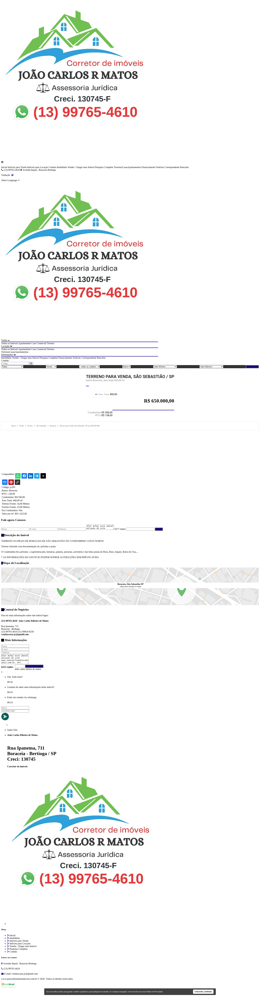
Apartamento (24, 343)
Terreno (50, 343)
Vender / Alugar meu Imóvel (81, 167)
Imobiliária (62, 167)
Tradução (6, 175)
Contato (52, 167)
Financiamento (148, 167)
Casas (125, 167)
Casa (33, 343)
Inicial (4, 167)
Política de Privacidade (154, 992)
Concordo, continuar (203, 992)
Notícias (160, 167)
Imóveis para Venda (17, 167)
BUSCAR (253, 367)
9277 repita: (120, 529)
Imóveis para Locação (37, 167)
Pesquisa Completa (104, 167)
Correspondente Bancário (176, 167)
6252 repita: (7, 667)
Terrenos (118, 167)
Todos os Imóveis (9, 343)
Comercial (41, 343)
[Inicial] (79, 157)
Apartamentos (134, 167)
